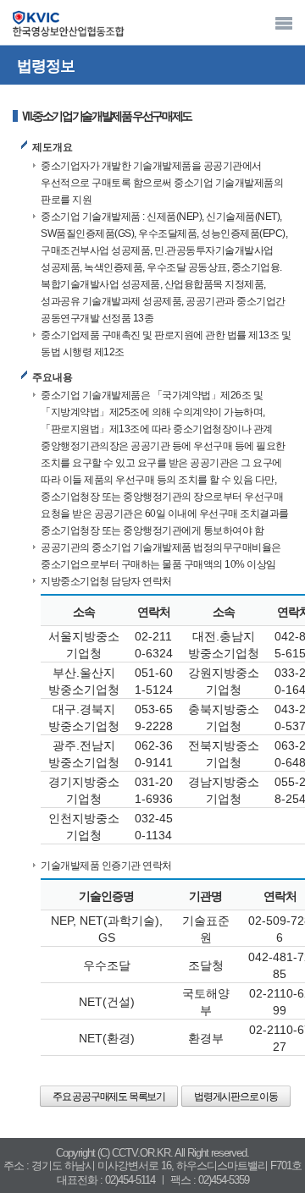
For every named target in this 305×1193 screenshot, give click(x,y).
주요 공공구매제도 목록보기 (109, 1096)
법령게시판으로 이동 (236, 1096)
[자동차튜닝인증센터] (67, 24)
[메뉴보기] (284, 23)
